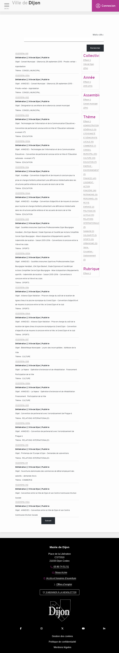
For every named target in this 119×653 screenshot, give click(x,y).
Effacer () (87, 60)
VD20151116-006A (22, 313)
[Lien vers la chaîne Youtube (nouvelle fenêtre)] (83, 628)
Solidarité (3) (88, 231)
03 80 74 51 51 (61, 566)
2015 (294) (87, 86)
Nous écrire (61, 572)
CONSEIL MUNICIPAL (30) (90, 152)
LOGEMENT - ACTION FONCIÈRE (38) (89, 186)
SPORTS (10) (88, 239)
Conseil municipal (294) (90, 105)
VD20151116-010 (21, 445)
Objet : (18, 61)
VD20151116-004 (22, 167)
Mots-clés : (98, 34)
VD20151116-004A (22, 193)
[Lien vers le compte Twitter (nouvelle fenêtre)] (62, 628)
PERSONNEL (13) (90, 198)
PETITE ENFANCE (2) (88, 204)
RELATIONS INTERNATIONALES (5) (90, 223)
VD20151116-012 (21, 485)
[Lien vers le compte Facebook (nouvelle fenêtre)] (20, 628)
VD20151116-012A (22, 502)
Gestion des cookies (62, 636)
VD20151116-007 (22, 339)
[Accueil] (52, 6)
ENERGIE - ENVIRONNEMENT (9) (90, 170)
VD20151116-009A (22, 423)
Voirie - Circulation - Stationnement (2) (89, 253)
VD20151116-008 (22, 361)
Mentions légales (62, 647)
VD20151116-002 (22, 97)
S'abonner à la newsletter (60, 592)
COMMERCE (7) (89, 146)
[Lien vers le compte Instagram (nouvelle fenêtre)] (41, 628)
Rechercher (95, 48)
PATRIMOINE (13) (90, 194)
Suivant (48, 520)
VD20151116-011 (21, 463)
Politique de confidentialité (62, 642)
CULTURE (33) (89, 158)
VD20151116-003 (22, 115)
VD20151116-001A (22, 75)
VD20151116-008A (22, 383)
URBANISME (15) (90, 243)
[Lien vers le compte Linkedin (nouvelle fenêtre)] (104, 628)
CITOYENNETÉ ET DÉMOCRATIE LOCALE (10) (90, 137)
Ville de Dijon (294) (88, 66)
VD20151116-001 (21, 53)
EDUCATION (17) (90, 162)
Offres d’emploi (64, 584)
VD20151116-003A (22, 141)
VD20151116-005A (22, 253)
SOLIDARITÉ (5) (90, 235)
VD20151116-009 (22, 405)
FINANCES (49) (89, 178)
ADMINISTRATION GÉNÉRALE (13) (90, 127)
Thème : (18, 70)
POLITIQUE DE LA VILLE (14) (89, 213)
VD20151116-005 (22, 219)
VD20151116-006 (22, 287)
